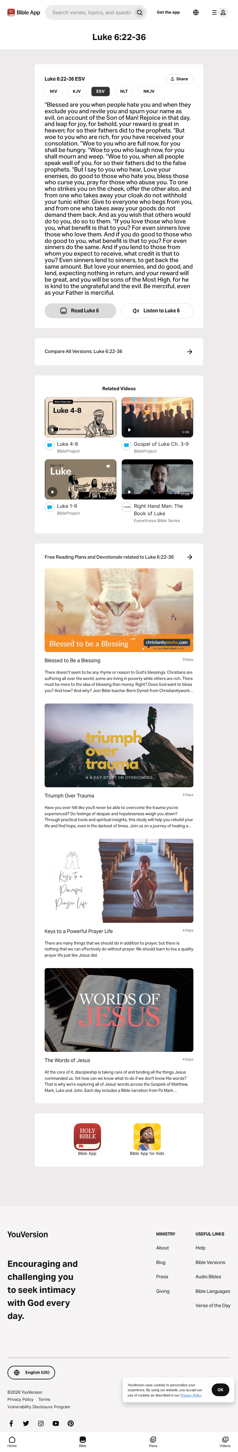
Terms (44, 1399)
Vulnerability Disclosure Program (38, 1406)
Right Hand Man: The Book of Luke (158, 509)
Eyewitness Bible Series (157, 520)
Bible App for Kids (147, 1153)
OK (220, 1389)
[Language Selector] (196, 12)
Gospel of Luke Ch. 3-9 (163, 443)
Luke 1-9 (73, 506)
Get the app (168, 12)
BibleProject (68, 451)
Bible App (87, 1153)
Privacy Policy (20, 1399)
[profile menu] (219, 12)
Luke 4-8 (73, 443)
